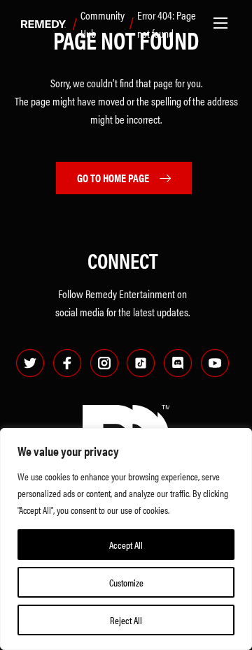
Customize (126, 582)
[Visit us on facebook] (67, 363)
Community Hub (102, 24)
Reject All (126, 620)
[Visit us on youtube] (215, 363)
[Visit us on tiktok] (141, 363)
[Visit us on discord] (178, 363)
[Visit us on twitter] (30, 363)
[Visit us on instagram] (104, 363)
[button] (220, 22)
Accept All (126, 545)
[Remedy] (40, 25)
